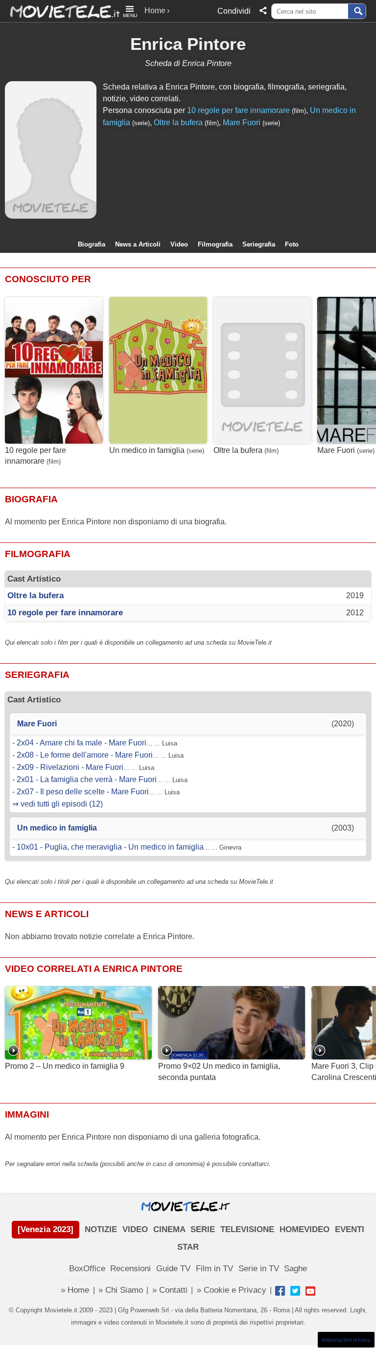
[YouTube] (310, 1291)
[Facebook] (280, 1291)
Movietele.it (60, 11)
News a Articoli (138, 244)
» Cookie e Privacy (231, 1290)
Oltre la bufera (178, 122)
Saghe (295, 1268)
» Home (75, 1290)
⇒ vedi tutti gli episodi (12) (57, 804)
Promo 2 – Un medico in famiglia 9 (64, 1066)
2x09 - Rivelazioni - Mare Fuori (70, 767)
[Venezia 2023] (45, 1229)
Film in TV (214, 1268)
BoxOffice (87, 1268)
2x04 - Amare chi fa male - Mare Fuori (81, 743)
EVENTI (349, 1229)
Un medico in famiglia (147, 450)
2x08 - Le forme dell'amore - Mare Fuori (85, 755)
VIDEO (135, 1229)
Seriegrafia (258, 244)
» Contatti (170, 1290)
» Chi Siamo (120, 1290)
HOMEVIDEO (304, 1229)
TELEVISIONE (247, 1229)
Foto (292, 244)
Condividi (234, 11)
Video (179, 244)
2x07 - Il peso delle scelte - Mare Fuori (83, 791)
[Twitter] (295, 1291)
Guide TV (173, 1268)
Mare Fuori (241, 122)
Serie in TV (258, 1268)
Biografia (91, 244)
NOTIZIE (101, 1229)
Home (154, 10)
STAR (188, 1247)
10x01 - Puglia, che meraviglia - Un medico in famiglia (110, 847)
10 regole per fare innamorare (238, 110)
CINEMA (169, 1229)
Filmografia (215, 244)
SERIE (202, 1229)
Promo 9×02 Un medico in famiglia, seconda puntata (219, 1071)
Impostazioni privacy (346, 1340)
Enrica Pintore (188, 43)
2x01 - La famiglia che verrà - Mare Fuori (87, 779)
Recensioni (130, 1268)
